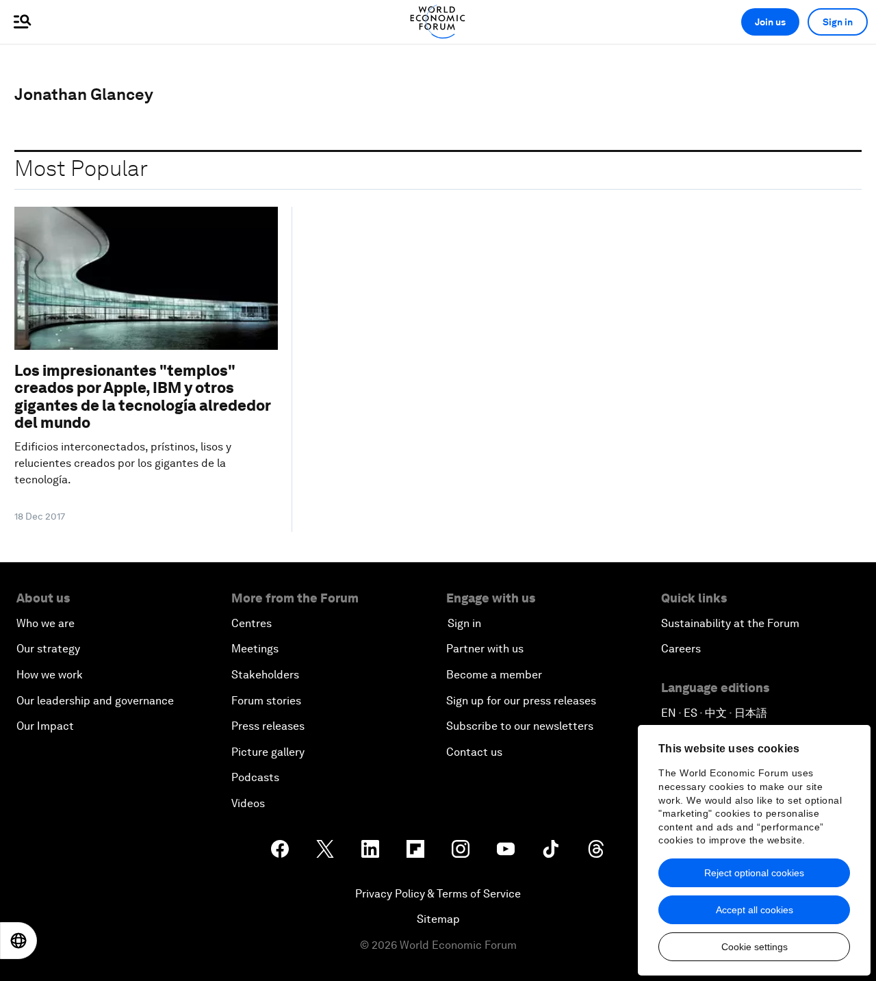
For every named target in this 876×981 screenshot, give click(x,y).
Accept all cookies (754, 909)
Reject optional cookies (754, 872)
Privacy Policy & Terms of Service (438, 893)
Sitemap (438, 919)
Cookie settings (754, 946)
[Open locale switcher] (18, 940)
